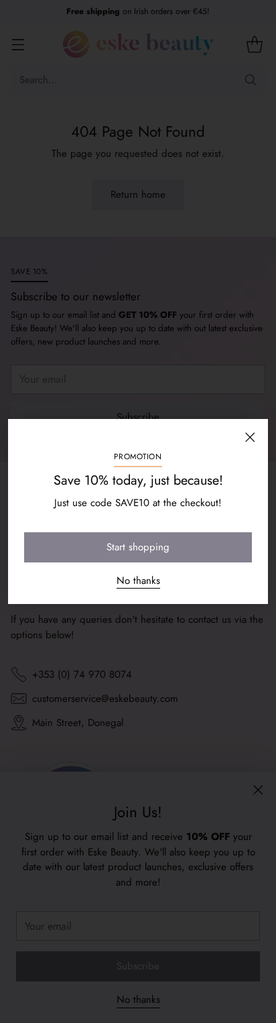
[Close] (250, 437)
